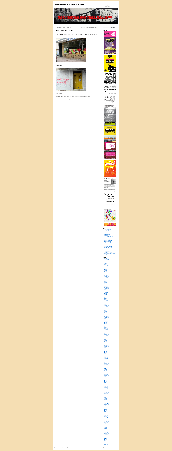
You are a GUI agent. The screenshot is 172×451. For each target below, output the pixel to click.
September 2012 (106, 406)
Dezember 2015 (106, 359)
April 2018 (105, 326)
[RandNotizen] (110, 125)
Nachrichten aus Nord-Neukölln (69, 4)
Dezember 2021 (106, 274)
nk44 (71, 31)
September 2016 (106, 348)
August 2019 (106, 306)
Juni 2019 (105, 309)
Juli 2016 (105, 351)
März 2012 (105, 414)
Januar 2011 (106, 430)
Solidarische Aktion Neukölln (108, 242)
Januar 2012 (106, 416)
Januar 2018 (106, 329)
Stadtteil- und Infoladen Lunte (108, 245)
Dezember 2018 (106, 316)
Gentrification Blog (107, 234)
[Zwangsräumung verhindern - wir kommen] (110, 225)
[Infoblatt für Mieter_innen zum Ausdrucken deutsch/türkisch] (110, 134)
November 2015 (106, 360)
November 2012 (106, 404)
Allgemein (67, 96)
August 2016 (106, 350)
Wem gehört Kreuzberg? (108, 252)
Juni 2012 (105, 410)
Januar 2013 (106, 402)
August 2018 (106, 321)
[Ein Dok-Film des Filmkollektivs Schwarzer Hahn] (110, 158)
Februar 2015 (106, 371)
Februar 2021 (106, 284)
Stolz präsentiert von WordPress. (109, 447)
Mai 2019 (105, 310)
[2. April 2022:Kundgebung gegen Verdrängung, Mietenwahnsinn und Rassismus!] (110, 54)
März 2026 (105, 258)
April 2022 (105, 270)
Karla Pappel (106, 235)
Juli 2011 (105, 423)
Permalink (88, 96)
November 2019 (106, 303)
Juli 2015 (105, 365)
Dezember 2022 (106, 265)
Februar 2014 (106, 386)
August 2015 (106, 364)
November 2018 (106, 317)
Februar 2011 (106, 429)
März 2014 (105, 385)
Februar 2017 (106, 342)
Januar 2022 (106, 272)
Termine (71, 22)
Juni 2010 (105, 439)
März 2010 (105, 443)
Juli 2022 (105, 269)
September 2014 (106, 377)
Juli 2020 (105, 293)
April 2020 (105, 297)
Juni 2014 (105, 381)
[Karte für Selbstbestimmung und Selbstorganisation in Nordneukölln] (110, 222)
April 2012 (105, 412)
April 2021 (105, 282)
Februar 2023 (106, 264)
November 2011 (106, 418)
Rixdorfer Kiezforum (107, 241)
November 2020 (106, 288)
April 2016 (105, 354)
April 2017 (105, 340)
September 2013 (106, 392)
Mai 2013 (105, 397)
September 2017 (106, 334)
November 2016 (106, 346)
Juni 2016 (105, 352)
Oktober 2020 (106, 289)
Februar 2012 (106, 415)
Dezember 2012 (106, 403)
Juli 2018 (105, 322)
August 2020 (106, 292)
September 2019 (106, 305)
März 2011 (105, 428)
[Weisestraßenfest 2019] (110, 89)
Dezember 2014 (106, 374)
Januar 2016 (106, 358)
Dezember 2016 (106, 345)
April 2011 (105, 427)
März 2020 (105, 298)
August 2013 (106, 393)
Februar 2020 (106, 299)
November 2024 (106, 259)
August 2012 (106, 408)
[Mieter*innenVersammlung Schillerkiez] (110, 107)
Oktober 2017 (106, 333)
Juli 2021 (105, 278)
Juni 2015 (105, 367)
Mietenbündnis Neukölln (108, 240)
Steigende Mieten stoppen (108, 247)
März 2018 (105, 327)
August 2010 (106, 437)
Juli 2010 (105, 438)
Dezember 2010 (106, 432)
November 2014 (106, 375)
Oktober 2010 (106, 434)
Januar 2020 (106, 300)
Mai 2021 (105, 281)
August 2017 (106, 335)
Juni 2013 (105, 395)
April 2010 (105, 441)
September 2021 (106, 276)
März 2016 (105, 356)
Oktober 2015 (106, 362)
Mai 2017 (105, 339)
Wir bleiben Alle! (106, 254)
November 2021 (106, 275)
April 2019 (105, 311)
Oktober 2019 (106, 304)
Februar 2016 (106, 357)
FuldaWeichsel (106, 233)
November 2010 (106, 433)
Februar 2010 (106, 444)
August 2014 (106, 379)
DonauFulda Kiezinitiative (108, 230)
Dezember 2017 (106, 330)
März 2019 (105, 312)
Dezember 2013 (106, 388)
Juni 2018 (105, 323)
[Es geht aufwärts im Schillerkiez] (110, 209)
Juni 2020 (105, 294)
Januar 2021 (106, 286)
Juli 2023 (105, 260)
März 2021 (105, 283)
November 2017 (106, 332)
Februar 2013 (106, 400)
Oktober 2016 (106, 347)
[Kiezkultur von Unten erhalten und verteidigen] (110, 71)
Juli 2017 (105, 336)
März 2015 (105, 370)
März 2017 (105, 341)
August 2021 (106, 277)
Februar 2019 (106, 313)
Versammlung (77, 22)
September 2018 (106, 319)
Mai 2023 (105, 262)
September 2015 (106, 363)
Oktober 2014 (106, 376)
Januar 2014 (106, 387)
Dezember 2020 (106, 287)
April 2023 (105, 263)
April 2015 (105, 369)
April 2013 (105, 398)
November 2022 (106, 266)
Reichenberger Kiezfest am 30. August (63, 27)
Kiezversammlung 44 (107, 239)
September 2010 (106, 435)
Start (57, 22)
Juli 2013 (105, 394)
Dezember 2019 (106, 301)
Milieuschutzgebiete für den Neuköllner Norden (89, 27)
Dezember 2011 (106, 417)
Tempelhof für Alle (107, 248)
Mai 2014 (105, 382)
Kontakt (67, 22)
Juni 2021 (105, 280)
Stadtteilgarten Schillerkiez (108, 246)
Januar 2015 (106, 373)
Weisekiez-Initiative (107, 251)
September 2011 (106, 421)
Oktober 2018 (106, 318)
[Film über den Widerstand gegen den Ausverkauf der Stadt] (110, 141)
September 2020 (106, 291)
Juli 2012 (105, 409)
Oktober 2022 (106, 268)
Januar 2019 (106, 315)
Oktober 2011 (106, 420)
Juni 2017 (105, 338)
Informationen (61, 22)
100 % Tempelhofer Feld (108, 229)
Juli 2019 (105, 307)
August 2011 (106, 422)
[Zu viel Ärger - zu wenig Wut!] (110, 176)
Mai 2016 (105, 353)
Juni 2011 (105, 424)
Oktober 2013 (106, 391)
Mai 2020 (105, 295)
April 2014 (105, 383)
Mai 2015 (105, 368)
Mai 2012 (105, 411)
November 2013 (106, 389)
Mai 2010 (105, 440)
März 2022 (105, 271)
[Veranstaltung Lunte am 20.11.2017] (110, 192)
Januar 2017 (106, 344)
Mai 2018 (105, 324)
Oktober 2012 (106, 405)
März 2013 (105, 399)
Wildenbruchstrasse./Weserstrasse (109, 253)
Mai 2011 (105, 426)
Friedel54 (105, 231)
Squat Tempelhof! (107, 243)
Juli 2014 (105, 380)
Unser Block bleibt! (107, 249)
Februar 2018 (106, 328)
